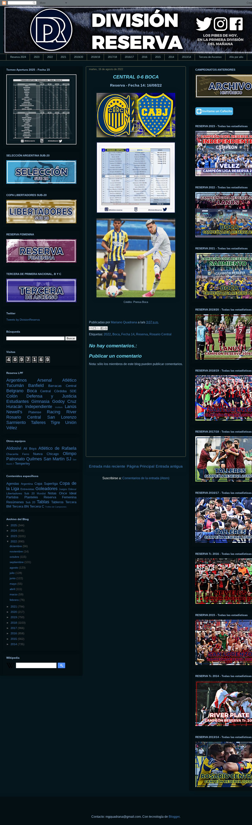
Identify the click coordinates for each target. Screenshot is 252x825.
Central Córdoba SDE (58, 391)
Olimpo (69, 453)
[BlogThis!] (94, 328)
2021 (63, 56)
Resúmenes (15, 502)
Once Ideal (67, 493)
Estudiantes (17, 401)
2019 (14, 617)
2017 (14, 628)
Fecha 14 (127, 334)
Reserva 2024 (18, 56)
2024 (14, 530)
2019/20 (78, 56)
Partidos (12, 497)
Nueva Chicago (46, 454)
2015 (158, 56)
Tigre (55, 422)
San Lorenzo (61, 417)
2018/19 (95, 56)
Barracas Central (62, 386)
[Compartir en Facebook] (102, 328)
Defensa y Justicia (51, 396)
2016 (144, 56)
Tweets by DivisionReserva (23, 319)
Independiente (38, 406)
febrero (14, 599)
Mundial (41, 493)
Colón (12, 396)
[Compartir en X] (98, 328)
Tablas (43, 501)
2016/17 (129, 56)
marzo (14, 594)
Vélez (11, 427)
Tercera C (37, 506)
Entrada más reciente (107, 466)
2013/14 (186, 56)
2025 (14, 525)
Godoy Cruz (64, 401)
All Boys (30, 448)
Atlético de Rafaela (57, 448)
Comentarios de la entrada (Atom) (145, 478)
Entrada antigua (169, 466)
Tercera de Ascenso (210, 56)
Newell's (14, 411)
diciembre (16, 546)
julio (12, 572)
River (71, 411)
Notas (52, 493)
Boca (116, 334)
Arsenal (44, 380)
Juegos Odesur (67, 489)
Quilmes (34, 458)
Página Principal (140, 466)
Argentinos (16, 380)
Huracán (14, 406)
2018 (14, 622)
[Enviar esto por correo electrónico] (91, 328)
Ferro (25, 454)
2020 (14, 611)
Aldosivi (13, 448)
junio (13, 578)
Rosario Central (160, 334)
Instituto (59, 407)
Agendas (12, 484)
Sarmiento (16, 422)
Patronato (15, 458)
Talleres (38, 422)
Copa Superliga (46, 484)
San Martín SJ (57, 458)
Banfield (36, 385)
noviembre (17, 551)
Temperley (22, 463)
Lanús (70, 406)
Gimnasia (40, 401)
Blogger (174, 816)
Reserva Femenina (60, 497)
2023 (36, 56)
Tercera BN (20, 506)
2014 (171, 56)
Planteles (31, 497)
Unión (70, 422)
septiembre (17, 562)
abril (13, 589)
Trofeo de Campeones (56, 507)
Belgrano (14, 390)
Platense (34, 412)
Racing (53, 411)
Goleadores (46, 488)
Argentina (27, 483)
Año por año (236, 56)
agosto (14, 567)
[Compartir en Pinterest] (106, 328)
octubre (15, 556)
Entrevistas (27, 489)
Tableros (57, 502)
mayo (13, 583)
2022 (50, 56)
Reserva (142, 334)
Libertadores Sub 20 (20, 493)
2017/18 (112, 56)
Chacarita (12, 454)
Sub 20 (30, 502)
